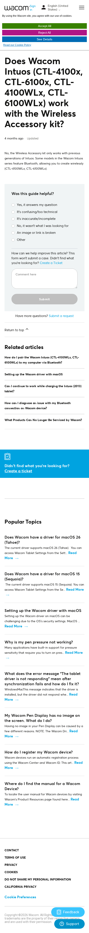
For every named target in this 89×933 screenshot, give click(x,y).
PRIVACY (11, 865)
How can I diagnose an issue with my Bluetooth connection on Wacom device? (38, 405)
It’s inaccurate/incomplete (36, 218)
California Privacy (21, 887)
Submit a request (61, 316)
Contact (12, 850)
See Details (44, 39)
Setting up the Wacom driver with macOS (34, 374)
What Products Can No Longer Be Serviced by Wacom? (43, 420)
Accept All (44, 26)
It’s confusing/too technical (37, 212)
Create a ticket (18, 470)
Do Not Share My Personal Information (38, 879)
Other (21, 239)
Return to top (15, 330)
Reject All (44, 32)
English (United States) (58, 7)
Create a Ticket (51, 263)
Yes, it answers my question (37, 204)
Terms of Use (15, 857)
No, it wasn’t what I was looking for (42, 225)
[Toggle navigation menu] (43, 7)
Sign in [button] (33, 7)
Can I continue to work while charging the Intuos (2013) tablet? (43, 388)
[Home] (17, 8)
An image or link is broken (36, 232)
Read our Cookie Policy (17, 45)
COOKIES (11, 872)
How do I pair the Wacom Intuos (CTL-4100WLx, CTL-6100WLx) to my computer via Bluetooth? (42, 359)
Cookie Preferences (20, 897)
